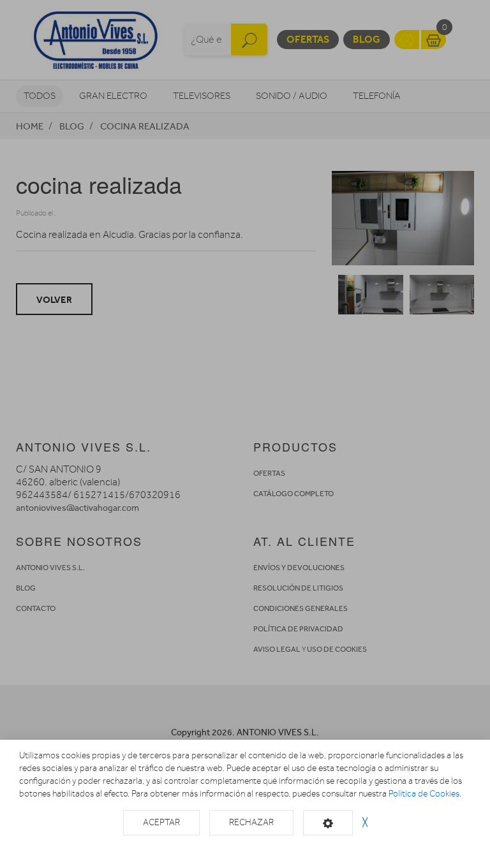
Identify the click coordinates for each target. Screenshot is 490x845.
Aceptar (161, 822)
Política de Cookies (424, 793)
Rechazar (251, 822)
